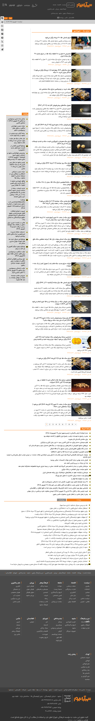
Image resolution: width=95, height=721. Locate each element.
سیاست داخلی (85, 598)
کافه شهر (59, 637)
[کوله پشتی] (12, 6)
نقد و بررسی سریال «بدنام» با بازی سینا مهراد (73, 505)
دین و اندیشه (85, 622)
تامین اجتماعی (57, 595)
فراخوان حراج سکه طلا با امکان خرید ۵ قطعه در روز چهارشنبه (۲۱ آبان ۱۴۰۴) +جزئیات (54, 381)
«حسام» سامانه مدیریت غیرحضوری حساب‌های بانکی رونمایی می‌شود (16, 234)
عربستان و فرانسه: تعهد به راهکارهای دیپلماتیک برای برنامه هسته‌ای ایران (65, 472)
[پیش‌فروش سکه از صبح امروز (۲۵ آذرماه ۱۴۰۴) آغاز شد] (81, 130)
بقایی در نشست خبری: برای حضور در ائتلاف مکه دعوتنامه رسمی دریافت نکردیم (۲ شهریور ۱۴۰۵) (16, 226)
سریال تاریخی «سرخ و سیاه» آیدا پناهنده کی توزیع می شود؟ (68, 558)
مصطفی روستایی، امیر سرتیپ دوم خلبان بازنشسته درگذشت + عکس (66, 538)
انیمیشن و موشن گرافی (56, 630)
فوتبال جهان (30, 589)
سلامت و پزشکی (56, 601)
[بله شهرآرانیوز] (2, 18)
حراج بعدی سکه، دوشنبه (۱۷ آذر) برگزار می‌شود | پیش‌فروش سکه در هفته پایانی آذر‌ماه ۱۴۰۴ (55, 202)
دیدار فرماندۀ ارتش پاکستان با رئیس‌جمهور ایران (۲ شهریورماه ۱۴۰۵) (67, 433)
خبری (18, 622)
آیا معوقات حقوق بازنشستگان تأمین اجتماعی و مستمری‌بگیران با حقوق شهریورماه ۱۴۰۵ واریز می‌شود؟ (56, 517)
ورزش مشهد (30, 595)
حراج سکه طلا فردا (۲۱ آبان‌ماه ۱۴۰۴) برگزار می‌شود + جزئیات (54, 359)
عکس (66, 17)
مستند (18, 625)
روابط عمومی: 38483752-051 (51, 707)
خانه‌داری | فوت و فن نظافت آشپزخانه (76, 523)
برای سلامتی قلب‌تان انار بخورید (78, 439)
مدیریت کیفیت (58, 690)
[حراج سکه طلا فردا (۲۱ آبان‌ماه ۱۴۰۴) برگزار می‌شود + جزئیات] (81, 363)
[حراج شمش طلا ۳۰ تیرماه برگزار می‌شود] (81, 43)
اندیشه (46, 625)
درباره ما (88, 690)
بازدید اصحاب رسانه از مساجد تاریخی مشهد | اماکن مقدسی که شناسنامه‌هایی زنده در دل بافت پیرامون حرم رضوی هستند (16, 192)
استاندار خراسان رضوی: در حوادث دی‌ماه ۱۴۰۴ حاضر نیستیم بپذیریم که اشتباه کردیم (62, 561)
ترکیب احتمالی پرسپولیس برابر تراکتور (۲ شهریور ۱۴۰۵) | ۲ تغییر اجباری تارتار (16, 270)
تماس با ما (82, 690)
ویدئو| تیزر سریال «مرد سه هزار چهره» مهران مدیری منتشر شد (17, 241)
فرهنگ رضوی (85, 625)
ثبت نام (5, 18)
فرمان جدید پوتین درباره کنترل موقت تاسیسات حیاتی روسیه (69, 460)
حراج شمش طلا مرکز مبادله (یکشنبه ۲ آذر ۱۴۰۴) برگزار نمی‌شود (53, 284)
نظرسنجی (18, 690)
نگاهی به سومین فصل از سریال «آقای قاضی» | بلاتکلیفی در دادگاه (67, 520)
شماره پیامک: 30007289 (53, 711)
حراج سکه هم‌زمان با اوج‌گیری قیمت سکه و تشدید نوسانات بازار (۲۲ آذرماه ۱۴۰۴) (51, 142)
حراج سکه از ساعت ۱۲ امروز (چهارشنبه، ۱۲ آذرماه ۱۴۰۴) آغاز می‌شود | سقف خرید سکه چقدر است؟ (52, 218)
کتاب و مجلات (43, 601)
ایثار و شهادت (85, 628)
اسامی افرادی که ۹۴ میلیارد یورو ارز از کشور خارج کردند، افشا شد (67, 555)
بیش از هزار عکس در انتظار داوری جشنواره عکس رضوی (70, 494)
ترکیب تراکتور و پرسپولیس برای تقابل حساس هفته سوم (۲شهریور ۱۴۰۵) (16, 254)
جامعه (54, 5)
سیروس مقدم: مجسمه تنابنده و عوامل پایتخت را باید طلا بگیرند (17, 278)
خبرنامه (24, 690)
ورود (10, 18)
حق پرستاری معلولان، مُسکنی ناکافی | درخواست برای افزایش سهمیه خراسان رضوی (16, 262)
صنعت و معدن (71, 586)
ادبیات (46, 595)
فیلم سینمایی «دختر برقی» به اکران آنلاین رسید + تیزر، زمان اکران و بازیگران (64, 442)
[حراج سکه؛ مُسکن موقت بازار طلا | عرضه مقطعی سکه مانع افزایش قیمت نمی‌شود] (81, 244)
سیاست (64, 5)
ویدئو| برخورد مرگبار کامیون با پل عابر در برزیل (16, 248)
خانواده (59, 598)
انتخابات (87, 589)
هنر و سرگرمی (85, 667)
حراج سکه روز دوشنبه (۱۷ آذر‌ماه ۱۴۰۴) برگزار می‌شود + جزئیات (53, 164)
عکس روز (17, 634)
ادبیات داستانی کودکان (85, 659)
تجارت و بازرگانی (70, 589)
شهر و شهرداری (71, 622)
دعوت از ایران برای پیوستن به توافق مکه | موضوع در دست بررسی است (65, 547)
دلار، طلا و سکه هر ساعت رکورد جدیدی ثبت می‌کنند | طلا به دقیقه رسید (16, 141)
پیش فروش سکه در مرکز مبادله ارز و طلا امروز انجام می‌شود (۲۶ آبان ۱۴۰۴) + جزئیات (51, 303)
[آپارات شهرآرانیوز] (2, 22)
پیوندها (45, 690)
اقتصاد (59, 5)
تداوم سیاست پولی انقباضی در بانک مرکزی (75, 469)
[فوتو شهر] (27, 6)
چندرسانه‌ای (54, 13)
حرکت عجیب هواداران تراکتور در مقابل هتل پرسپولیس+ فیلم (18, 128)
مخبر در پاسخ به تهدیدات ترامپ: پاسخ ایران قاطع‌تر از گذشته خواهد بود (66, 436)
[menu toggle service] (3, 5)
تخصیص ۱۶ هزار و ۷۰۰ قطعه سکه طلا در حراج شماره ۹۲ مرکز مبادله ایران (52, 55)
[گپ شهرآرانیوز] (2, 34)
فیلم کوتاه (59, 640)
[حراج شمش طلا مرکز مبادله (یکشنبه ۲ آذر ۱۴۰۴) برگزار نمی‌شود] (81, 288)
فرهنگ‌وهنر (63, 9)
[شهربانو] (34, 6)
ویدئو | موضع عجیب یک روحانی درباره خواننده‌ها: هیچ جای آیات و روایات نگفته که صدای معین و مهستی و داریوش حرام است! (49, 564)
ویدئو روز (59, 625)
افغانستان (71, 17)
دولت (88, 595)
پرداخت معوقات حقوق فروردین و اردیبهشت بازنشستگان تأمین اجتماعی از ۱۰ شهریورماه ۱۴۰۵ (59, 532)
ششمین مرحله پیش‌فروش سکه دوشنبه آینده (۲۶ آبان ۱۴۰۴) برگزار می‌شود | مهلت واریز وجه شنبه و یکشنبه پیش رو (52, 339)
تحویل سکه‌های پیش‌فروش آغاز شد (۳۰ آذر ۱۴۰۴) (54, 105)
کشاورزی (73, 592)
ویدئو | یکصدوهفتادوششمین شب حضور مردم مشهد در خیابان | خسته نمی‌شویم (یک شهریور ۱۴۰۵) (16, 204)
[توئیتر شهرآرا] (2, 41)
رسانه (46, 598)
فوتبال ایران (30, 586)
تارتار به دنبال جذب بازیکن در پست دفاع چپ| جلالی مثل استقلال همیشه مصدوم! (62, 529)
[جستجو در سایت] (5, 5)
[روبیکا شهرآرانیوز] (2, 26)
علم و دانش (16, 601)
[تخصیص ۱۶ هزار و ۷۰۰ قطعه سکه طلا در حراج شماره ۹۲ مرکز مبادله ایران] (81, 59)
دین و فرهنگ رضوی (68, 13)
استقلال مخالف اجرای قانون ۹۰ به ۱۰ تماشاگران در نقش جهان (68, 508)
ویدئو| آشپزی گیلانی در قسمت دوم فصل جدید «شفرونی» (17, 148)
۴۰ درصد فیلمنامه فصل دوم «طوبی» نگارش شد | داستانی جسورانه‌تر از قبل (65, 482)
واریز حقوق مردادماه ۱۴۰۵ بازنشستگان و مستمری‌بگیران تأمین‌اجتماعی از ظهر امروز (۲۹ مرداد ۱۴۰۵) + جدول (54, 511)
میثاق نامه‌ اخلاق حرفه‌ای (71, 690)
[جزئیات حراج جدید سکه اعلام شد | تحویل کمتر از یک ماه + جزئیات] (81, 268)
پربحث (79, 500)
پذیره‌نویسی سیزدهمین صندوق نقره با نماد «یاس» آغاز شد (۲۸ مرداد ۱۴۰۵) (64, 541)
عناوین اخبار (70, 5)
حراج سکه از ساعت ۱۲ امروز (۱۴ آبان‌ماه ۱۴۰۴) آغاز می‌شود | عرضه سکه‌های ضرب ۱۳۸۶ (52, 405)
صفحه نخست (87, 573)
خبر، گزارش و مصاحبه (85, 678)
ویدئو (60, 622)
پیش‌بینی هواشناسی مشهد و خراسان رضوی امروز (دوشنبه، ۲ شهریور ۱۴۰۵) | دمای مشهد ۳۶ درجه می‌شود (16, 156)
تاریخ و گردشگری (56, 592)
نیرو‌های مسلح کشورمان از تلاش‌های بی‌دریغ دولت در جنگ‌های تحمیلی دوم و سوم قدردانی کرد (58, 445)
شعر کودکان (86, 664)
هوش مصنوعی (15, 592)
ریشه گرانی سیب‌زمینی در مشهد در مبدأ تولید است (17, 134)
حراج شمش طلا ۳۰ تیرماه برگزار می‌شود (58, 38)
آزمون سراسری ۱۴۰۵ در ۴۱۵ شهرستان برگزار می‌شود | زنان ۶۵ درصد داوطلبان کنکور (61, 544)
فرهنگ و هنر (16, 631)
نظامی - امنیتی (85, 601)
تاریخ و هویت (43, 637)
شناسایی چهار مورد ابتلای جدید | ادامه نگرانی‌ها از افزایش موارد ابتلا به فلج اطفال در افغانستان (59, 488)
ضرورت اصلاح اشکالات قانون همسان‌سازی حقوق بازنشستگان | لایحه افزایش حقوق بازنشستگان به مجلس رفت (16, 215)
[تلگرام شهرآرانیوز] (2, 49)
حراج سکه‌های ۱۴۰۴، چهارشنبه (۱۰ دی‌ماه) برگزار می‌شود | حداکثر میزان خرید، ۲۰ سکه (52, 71)
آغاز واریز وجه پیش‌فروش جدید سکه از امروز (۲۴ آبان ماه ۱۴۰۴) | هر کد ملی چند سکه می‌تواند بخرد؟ (52, 319)
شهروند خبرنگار (71, 631)
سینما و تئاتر (44, 586)
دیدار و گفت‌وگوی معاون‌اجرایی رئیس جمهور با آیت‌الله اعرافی (69, 448)
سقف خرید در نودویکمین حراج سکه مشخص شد (55, 89)
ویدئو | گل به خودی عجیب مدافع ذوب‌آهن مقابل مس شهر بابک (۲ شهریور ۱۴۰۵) (62, 485)
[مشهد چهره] (19, 6)
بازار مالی (73, 595)
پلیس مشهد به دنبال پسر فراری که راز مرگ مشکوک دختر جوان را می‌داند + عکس (17, 165)
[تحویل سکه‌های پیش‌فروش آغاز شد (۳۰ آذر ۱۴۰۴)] (81, 110)
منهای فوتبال (30, 592)
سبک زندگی (44, 628)
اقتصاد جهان (72, 601)
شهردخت (45, 634)
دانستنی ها (86, 673)
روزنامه (62, 17)
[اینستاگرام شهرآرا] (2, 45)
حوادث (59, 586)
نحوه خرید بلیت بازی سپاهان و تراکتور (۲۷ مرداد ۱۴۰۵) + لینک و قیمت (65, 535)
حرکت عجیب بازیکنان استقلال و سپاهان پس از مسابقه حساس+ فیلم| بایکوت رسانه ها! (17, 175)
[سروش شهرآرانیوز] (2, 37)
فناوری (18, 586)
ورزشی (18, 628)
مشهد (60, 13)
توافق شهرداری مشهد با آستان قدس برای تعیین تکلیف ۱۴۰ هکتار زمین (17, 183)
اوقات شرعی (31, 690)
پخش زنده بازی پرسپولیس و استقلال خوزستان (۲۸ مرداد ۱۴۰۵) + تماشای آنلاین (62, 526)
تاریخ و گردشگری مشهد (70, 626)
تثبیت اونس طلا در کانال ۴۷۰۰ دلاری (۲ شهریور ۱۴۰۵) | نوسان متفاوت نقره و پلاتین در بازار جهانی (57, 491)
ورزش (57, 9)
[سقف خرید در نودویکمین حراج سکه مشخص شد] (81, 94)
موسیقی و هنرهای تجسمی (42, 591)
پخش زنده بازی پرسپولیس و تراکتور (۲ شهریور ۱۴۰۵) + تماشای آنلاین (16, 121)
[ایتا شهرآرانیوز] (2, 30)
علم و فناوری (51, 9)
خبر (47, 622)
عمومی (32, 622)
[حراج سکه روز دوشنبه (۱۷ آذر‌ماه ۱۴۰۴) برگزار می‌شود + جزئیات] (81, 168)
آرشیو (50, 690)
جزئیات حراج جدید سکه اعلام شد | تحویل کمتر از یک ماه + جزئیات (52, 264)
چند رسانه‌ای (86, 670)
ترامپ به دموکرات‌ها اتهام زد (79, 479)
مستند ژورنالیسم (57, 634)
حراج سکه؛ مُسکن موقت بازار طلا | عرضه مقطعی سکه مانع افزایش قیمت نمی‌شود (52, 240)
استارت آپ (16, 595)
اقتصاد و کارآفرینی (42, 631)
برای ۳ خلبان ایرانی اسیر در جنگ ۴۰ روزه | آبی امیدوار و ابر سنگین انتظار (67, 552)
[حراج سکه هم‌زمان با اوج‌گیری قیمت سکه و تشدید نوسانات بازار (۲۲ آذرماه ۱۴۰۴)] (81, 146)
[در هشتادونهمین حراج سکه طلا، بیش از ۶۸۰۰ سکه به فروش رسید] (81, 187)
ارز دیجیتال (16, 589)
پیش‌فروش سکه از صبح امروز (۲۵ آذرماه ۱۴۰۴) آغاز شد (53, 125)
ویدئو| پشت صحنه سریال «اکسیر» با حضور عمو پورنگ (72, 475)
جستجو (11, 690)
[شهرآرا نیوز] (84, 4)
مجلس (87, 592)
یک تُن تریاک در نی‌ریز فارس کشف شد (76, 463)
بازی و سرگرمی (15, 598)
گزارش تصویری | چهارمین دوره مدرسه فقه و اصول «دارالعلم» (70, 452)
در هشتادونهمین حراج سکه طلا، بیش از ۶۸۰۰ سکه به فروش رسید (53, 183)
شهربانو (15, 573)
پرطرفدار (61, 500)
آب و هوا (39, 690)
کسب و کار (72, 598)
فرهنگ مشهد (44, 605)
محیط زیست (58, 589)
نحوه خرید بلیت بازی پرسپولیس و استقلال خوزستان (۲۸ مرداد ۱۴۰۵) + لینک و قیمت (61, 514)
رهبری (88, 586)
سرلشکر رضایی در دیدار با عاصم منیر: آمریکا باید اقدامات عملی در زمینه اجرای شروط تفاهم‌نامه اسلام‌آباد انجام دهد (53, 466)
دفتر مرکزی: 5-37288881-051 (51, 700)
